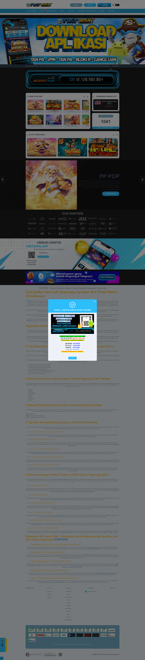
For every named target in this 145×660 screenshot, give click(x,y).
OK (72, 358)
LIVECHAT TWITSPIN (72, 349)
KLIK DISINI (76, 343)
